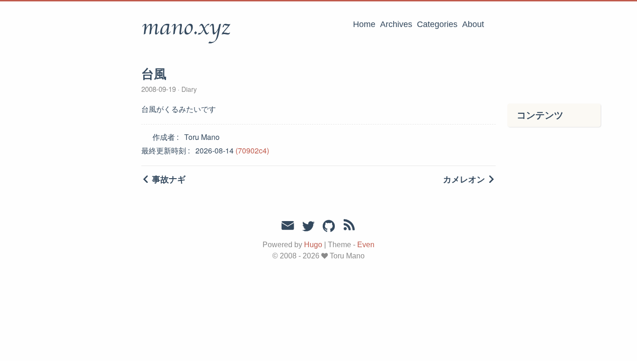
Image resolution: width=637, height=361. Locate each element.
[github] (329, 227)
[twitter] (308, 227)
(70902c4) (252, 150)
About (473, 24)
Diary (188, 89)
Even (365, 245)
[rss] (349, 227)
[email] (288, 226)
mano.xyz (185, 27)
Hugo (313, 245)
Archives (396, 24)
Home (364, 24)
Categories (437, 24)
